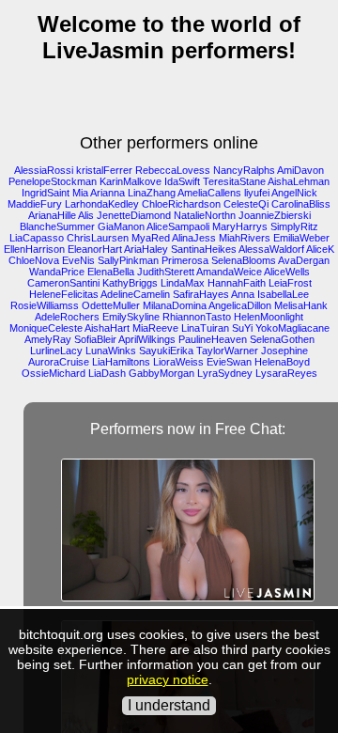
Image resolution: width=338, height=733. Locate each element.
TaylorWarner (227, 350)
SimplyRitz (294, 226)
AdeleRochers (67, 316)
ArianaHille (52, 215)
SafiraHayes (201, 294)
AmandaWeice (229, 271)
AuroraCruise (58, 361)
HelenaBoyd (282, 361)
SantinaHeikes (204, 249)
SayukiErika (166, 350)
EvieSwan (229, 361)
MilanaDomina (175, 305)
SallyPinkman (128, 260)
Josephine (284, 350)
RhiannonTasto (196, 316)
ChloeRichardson (181, 204)
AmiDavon (300, 170)
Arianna (107, 192)
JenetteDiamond (134, 215)
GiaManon (121, 226)
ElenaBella (110, 271)
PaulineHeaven (212, 339)
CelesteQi (246, 204)
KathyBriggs (130, 283)
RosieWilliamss (44, 305)
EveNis (78, 260)
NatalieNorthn (205, 215)
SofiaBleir (95, 339)
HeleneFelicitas (64, 294)
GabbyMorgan (161, 373)
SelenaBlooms (243, 260)
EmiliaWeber (301, 237)
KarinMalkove (130, 181)
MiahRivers (244, 237)
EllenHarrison (34, 249)
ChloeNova (33, 260)
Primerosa (184, 260)
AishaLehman (299, 181)
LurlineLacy (56, 350)
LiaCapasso (36, 237)
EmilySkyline (131, 316)
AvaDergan (304, 260)
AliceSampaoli (177, 226)
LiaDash (107, 373)
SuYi (242, 328)
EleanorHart (95, 249)
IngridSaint (45, 192)
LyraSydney (225, 373)
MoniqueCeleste (46, 328)
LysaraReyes (286, 373)
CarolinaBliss (300, 204)
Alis (86, 215)
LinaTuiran (205, 328)
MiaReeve (155, 328)
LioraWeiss (178, 361)
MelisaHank (301, 305)
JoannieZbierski (274, 215)
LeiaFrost (290, 283)
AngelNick (294, 192)
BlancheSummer (57, 226)
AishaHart (107, 328)
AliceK (320, 249)
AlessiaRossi (43, 170)
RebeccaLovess (172, 170)
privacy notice (167, 679)
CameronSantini (63, 283)
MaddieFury (35, 204)
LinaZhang (152, 192)
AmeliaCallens (209, 192)
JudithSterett (165, 271)
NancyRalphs (244, 170)
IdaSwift (182, 181)
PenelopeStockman (52, 181)
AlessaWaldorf (271, 249)
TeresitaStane (234, 181)
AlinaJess (194, 237)
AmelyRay (47, 339)
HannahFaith (236, 283)
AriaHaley (146, 249)
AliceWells (287, 271)
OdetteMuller (111, 305)
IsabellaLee (283, 294)
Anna (242, 294)
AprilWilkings (147, 339)
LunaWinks (110, 350)
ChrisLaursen (98, 237)
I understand (169, 705)
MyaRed (150, 237)
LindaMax (183, 283)
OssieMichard (53, 373)
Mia (80, 192)
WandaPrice (56, 271)
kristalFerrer (104, 170)
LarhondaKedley (102, 204)
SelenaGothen (282, 339)
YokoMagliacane (292, 328)
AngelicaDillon (239, 305)
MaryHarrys (240, 226)
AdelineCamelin (135, 294)
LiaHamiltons (121, 361)
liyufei (256, 192)
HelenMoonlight (268, 316)
